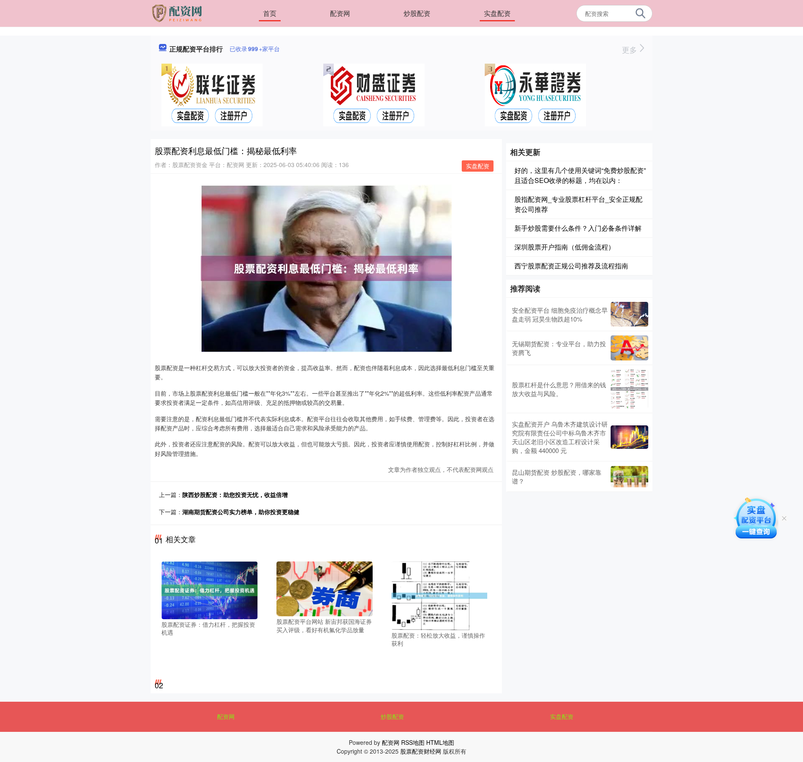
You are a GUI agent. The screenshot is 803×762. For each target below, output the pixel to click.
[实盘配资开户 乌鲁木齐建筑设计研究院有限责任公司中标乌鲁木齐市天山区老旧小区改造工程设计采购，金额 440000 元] (629, 437)
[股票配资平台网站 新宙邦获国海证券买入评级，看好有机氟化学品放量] (324, 588)
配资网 (340, 13)
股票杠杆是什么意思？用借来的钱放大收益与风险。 (559, 389)
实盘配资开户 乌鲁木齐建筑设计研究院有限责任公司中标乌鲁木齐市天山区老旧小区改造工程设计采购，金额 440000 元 (560, 437)
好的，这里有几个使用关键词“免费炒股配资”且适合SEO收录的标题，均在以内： (580, 175)
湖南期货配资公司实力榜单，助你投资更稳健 (240, 511)
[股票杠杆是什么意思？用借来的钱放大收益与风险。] (629, 389)
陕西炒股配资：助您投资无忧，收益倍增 (235, 494)
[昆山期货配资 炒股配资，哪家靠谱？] (629, 476)
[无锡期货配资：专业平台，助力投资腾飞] (629, 347)
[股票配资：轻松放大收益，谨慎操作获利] (439, 595)
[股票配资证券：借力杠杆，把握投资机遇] (209, 589)
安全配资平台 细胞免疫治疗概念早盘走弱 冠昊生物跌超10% (560, 314)
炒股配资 (417, 13)
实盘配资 (497, 13)
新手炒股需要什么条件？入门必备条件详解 (578, 228)
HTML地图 (440, 742)
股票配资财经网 (420, 751)
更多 (630, 49)
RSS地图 (413, 742)
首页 (269, 13)
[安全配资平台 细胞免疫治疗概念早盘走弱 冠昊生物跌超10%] (629, 314)
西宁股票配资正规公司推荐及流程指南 (571, 265)
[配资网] (178, 12)
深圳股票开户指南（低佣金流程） (564, 247)
